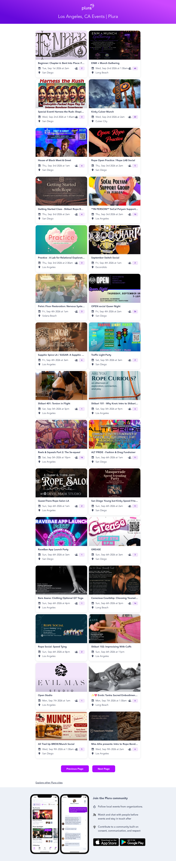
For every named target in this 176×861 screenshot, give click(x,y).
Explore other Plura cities (49, 782)
